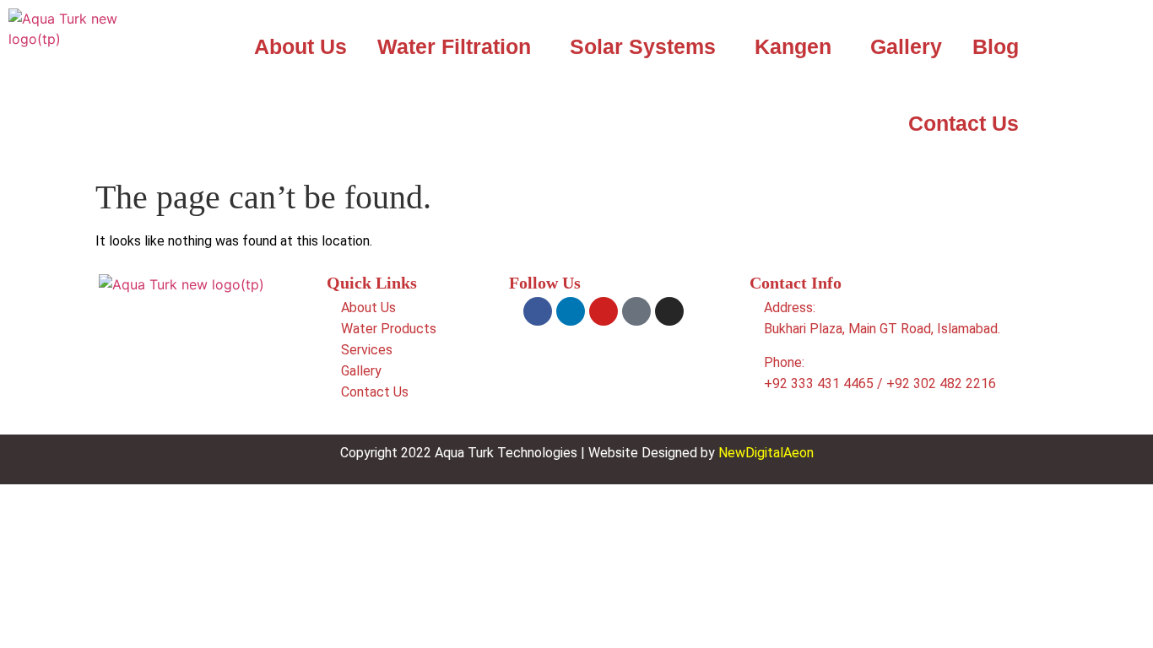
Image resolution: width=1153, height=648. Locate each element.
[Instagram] (669, 311)
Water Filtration (454, 46)
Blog (995, 46)
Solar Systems (643, 46)
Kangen (793, 46)
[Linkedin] (570, 311)
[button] (458, 46)
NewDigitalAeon (766, 453)
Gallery (906, 46)
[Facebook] (537, 311)
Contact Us (963, 123)
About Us (300, 46)
